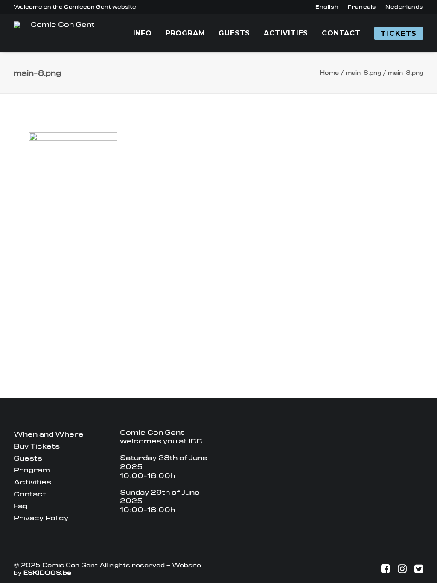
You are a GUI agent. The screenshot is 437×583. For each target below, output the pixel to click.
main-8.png (363, 73)
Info (142, 33)
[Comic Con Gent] (59, 33)
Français (362, 7)
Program (185, 33)
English (326, 7)
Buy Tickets (37, 446)
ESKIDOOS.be (47, 572)
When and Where (49, 434)
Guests (234, 33)
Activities (286, 33)
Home (329, 73)
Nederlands (404, 7)
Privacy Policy (41, 518)
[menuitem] (327, 7)
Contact (341, 33)
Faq (20, 506)
